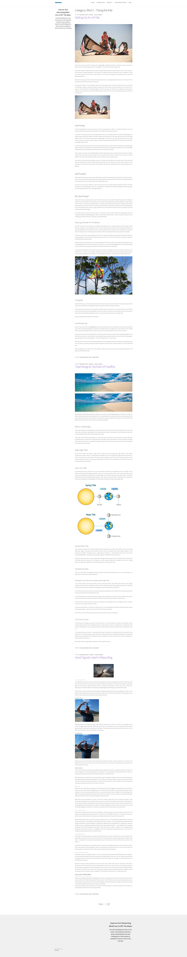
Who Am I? (109, 2)
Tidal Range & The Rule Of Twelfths (95, 367)
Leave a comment (98, 14)
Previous (101, 904)
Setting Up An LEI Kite (87, 17)
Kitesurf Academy (84, 357)
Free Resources (101, 2)
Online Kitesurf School (121, 2)
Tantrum (91, 14)
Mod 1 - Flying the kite (94, 357)
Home (92, 2)
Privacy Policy (57, 950)
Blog (130, 2)
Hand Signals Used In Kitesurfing (93, 657)
